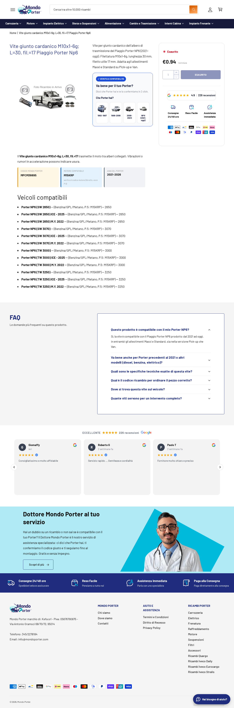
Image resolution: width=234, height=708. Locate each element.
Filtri (191, 645)
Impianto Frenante (199, 23)
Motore (31, 23)
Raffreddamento (198, 629)
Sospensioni (196, 639)
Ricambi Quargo (198, 655)
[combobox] (124, 10)
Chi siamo (104, 612)
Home (13, 32)
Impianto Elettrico (53, 23)
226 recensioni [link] (207, 95)
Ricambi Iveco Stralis (201, 672)
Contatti (103, 623)
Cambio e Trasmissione (143, 23)
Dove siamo (105, 618)
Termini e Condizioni (156, 617)
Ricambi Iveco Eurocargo (203, 666)
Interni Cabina (173, 23)
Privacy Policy (152, 627)
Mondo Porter (23, 702)
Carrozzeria (11, 23)
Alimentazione (113, 23)
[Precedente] (14, 467)
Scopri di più (36, 564)
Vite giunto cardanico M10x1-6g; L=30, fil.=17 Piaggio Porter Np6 (54, 32)
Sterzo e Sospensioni (84, 23)
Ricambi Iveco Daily (200, 661)
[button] (13, 10)
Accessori (194, 650)
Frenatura (194, 623)
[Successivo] (220, 467)
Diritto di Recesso (154, 622)
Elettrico (193, 618)
